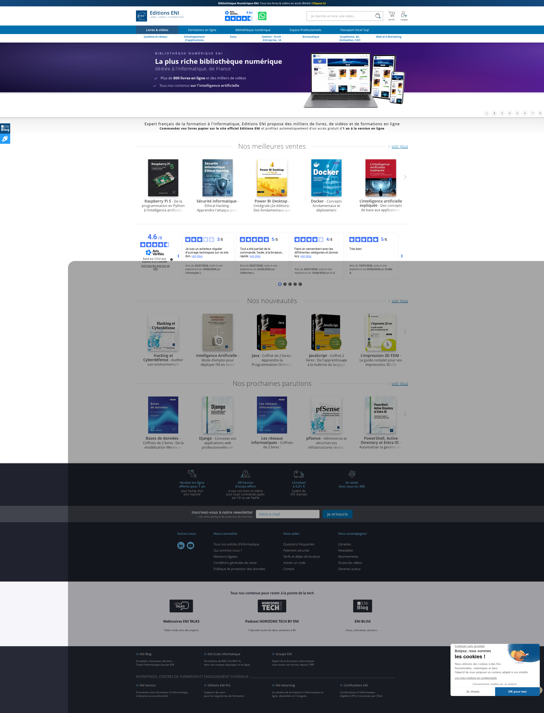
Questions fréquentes (298, 544)
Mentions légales (225, 556)
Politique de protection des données (239, 569)
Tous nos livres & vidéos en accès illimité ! (272, 3)
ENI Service (148, 685)
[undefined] (171, 259)
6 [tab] (525, 113)
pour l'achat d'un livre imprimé (192, 488)
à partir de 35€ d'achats (298, 488)
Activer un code (294, 562)
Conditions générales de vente (235, 562)
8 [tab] (540, 113)
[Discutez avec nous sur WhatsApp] (262, 16)
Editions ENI (167, 14)
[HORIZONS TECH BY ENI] (272, 606)
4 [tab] (509, 113)
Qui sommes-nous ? (228, 550)
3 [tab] (502, 113)
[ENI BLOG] (5, 128)
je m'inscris (337, 514)
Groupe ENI (284, 654)
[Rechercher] (378, 16)
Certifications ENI (356, 685)
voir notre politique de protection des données (225, 516)
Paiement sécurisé (296, 550)
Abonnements (348, 556)
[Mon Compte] (404, 16)
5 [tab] (517, 113)
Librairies (344, 544)
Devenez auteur (349, 569)
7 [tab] (532, 113)
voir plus (400, 146)
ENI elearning (285, 685)
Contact (288, 569)
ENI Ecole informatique (224, 654)
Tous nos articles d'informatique (236, 544)
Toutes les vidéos (350, 562)
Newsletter (345, 550)
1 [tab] (486, 113)
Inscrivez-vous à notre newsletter (222, 514)
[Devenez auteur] (5, 139)
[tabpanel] (272, 80)
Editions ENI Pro (219, 685)
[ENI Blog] (362, 606)
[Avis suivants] (402, 256)
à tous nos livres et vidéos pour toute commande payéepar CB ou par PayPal (245, 489)
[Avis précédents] (178, 256)
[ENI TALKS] (181, 606)
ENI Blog (146, 654)
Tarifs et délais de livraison (301, 556)
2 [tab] (494, 113)
